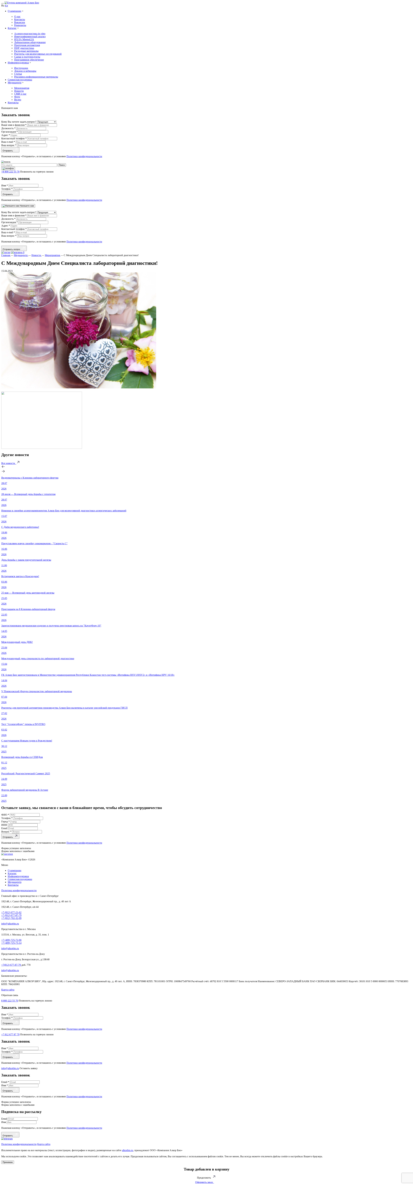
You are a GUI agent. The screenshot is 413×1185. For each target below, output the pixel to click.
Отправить (8, 150)
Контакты (19, 19)
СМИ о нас (20, 93)
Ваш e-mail (8, 141)
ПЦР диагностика (24, 48)
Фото (17, 96)
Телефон (7, 189)
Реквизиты (20, 25)
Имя (4, 185)
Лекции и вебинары (25, 71)
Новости (19, 91)
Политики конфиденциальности (84, 156)
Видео (17, 99)
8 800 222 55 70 (9, 1000)
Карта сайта (7, 989)
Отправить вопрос (12, 249)
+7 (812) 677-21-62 (11, 912)
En (6, 5)
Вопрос (6, 831)
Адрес (5, 135)
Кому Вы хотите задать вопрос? (19, 121)
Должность (8, 128)
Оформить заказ (204, 1182)
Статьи (18, 73)
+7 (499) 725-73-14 (11, 943)
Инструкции (21, 68)
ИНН (4, 825)
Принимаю (8, 1162)
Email (4, 828)
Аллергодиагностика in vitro (29, 33)
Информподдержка (18, 62)
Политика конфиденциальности (19, 890)
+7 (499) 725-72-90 (11, 940)
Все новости (8, 463)
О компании (14, 11)
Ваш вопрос (8, 145)
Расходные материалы (26, 51)
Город (5, 821)
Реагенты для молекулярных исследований (38, 54)
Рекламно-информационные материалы (36, 76)
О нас (17, 16)
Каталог (12, 28)
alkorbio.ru (127, 1150)
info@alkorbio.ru (10, 923)
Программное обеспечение (29, 59)
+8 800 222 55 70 (10, 171)
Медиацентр (14, 82)
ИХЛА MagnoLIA (24, 39)
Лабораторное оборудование (30, 42)
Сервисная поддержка (20, 79)
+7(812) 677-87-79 (11, 964)
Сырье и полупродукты (27, 56)
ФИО (5, 814)
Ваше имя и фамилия (13, 125)
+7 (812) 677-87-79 (11, 915)
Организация (9, 131)
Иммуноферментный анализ (29, 36)
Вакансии (19, 22)
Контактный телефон (14, 138)
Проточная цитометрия (27, 45)
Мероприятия (21, 88)
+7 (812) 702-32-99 (11, 918)
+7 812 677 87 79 (10, 1034)
